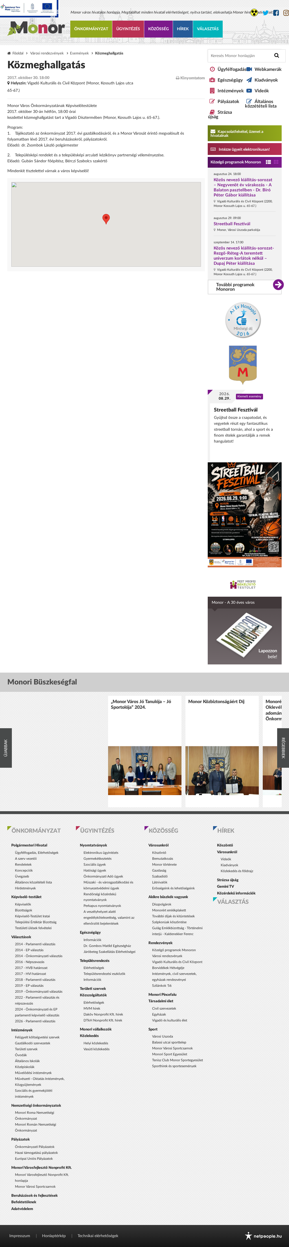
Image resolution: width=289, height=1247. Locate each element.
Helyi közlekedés (96, 1043)
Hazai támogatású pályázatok (36, 1152)
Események (79, 53)
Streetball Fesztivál (232, 224)
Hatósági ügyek (95, 870)
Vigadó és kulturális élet (169, 1020)
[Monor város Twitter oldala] (265, 13)
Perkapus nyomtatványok (102, 905)
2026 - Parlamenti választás (35, 1021)
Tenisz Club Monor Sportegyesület (177, 1060)
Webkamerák (268, 69)
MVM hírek (92, 1008)
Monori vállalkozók (95, 1029)
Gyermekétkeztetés (97, 858)
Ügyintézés (128, 29)
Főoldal (17, 53)
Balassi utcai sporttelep (169, 1042)
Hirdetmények (25, 888)
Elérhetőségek (94, 968)
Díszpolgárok (161, 904)
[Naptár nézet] (276, 162)
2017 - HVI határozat (30, 973)
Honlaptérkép (54, 1236)
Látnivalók (159, 882)
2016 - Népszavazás (29, 962)
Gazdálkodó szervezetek (32, 1043)
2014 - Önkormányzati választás (38, 956)
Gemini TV (225, 887)
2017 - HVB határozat (31, 968)
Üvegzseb (22, 876)
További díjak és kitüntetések (173, 916)
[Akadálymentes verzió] (254, 12)
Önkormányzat (91, 29)
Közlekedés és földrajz (237, 871)
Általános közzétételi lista (261, 103)
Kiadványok (266, 80)
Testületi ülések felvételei (33, 928)
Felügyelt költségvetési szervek (37, 1037)
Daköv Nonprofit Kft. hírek (103, 1014)
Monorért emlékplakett (169, 910)
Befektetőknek (23, 1202)
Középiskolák (24, 1067)
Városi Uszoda (162, 1036)
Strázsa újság (227, 880)
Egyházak (159, 1014)
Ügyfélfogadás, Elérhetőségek (36, 852)
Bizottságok (23, 910)
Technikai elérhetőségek (98, 1236)
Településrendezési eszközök (104, 973)
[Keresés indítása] (277, 55)
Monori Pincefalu (162, 995)
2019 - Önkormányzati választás (38, 991)
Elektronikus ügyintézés (101, 852)
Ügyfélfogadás (232, 69)
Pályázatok (228, 101)
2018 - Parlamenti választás (35, 979)
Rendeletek (23, 864)
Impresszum (19, 1236)
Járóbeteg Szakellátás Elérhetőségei (109, 951)
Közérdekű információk (236, 893)
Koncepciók (24, 870)
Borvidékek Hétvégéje (168, 968)
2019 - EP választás (29, 985)
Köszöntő (159, 852)
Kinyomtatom (192, 78)
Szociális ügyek (95, 864)
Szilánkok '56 (162, 985)
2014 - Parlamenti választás (35, 944)
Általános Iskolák (27, 1061)
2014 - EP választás (29, 950)
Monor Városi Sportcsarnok (35, 1186)
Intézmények (231, 91)
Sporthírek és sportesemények (174, 1066)
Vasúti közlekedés (97, 1049)
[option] (144, 751)
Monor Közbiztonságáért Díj (216, 701)
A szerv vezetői (26, 858)
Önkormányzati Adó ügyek (103, 876)
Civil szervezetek (164, 1008)
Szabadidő (160, 876)
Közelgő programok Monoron (236, 162)
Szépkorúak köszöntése (169, 922)
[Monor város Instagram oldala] (286, 13)
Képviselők (23, 904)
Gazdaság (159, 870)
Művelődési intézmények (33, 1073)
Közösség (158, 29)
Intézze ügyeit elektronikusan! (244, 150)
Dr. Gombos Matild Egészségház (107, 946)
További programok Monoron (235, 287)
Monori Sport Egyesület (169, 1054)
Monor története (164, 864)
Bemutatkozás (162, 858)
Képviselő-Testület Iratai (32, 916)
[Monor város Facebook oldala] (276, 13)
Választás (208, 29)
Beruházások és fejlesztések (34, 1196)
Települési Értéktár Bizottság (35, 922)
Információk (92, 940)
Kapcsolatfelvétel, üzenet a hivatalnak (237, 134)
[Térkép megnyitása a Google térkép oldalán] (106, 224)
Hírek (183, 29)
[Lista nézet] (268, 162)
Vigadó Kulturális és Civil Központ (177, 962)
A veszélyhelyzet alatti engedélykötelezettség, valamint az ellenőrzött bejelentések (109, 917)
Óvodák (21, 1055)
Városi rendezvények (47, 53)
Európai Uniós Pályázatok (34, 1158)
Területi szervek (26, 1049)
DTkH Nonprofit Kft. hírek (103, 1020)
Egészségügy (230, 80)
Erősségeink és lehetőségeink (173, 888)
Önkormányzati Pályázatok (34, 1146)
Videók (262, 91)
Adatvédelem (22, 1209)
